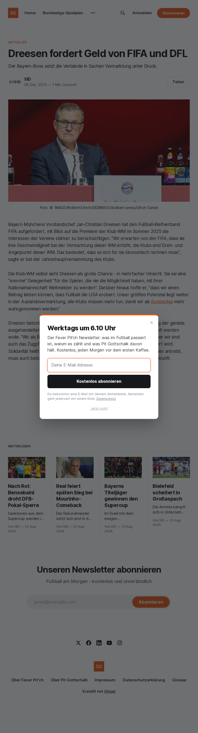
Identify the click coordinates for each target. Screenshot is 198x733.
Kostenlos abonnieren (99, 381)
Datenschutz (106, 399)
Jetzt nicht (99, 408)
